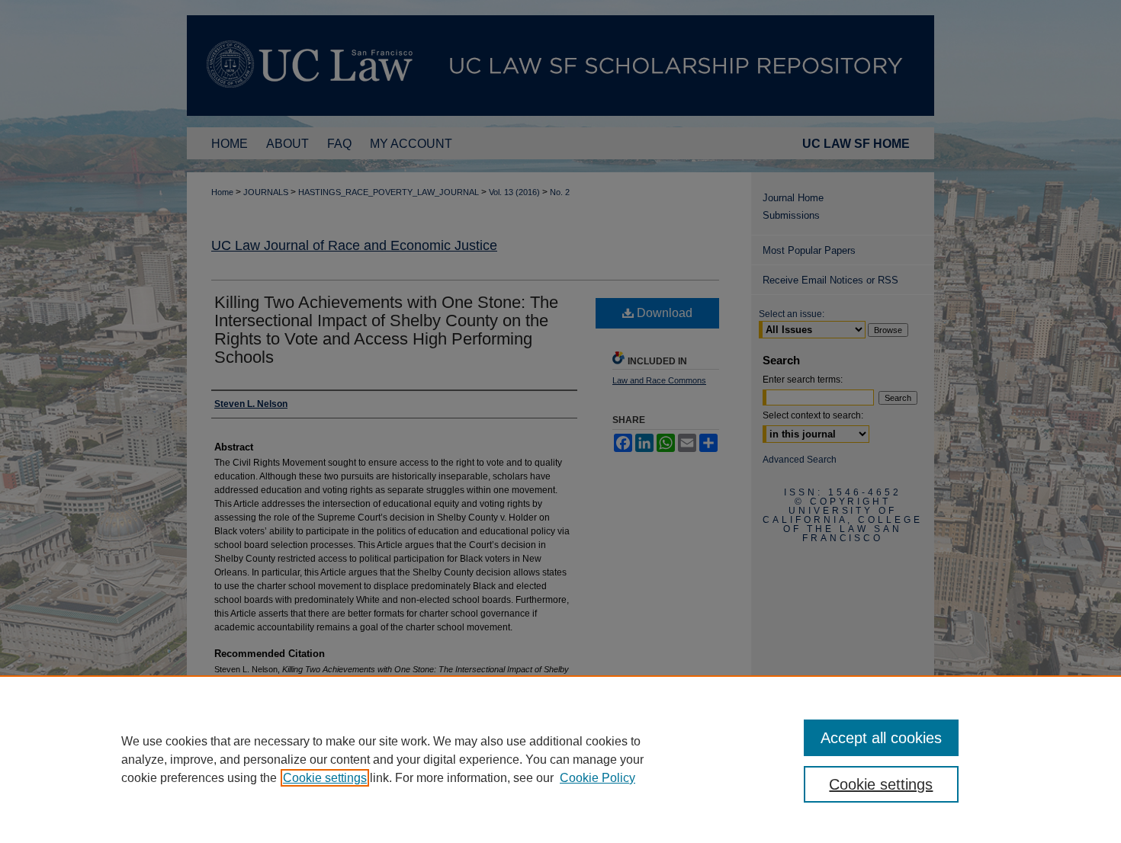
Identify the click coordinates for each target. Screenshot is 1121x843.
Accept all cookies (881, 737)
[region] (560, 759)
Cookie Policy (597, 777)
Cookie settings (325, 777)
